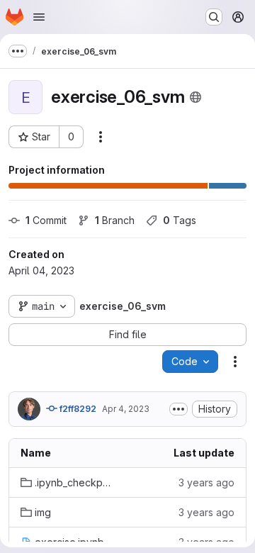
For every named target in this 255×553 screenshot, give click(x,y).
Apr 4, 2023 (125, 408)
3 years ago (206, 482)
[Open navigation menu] (39, 17)
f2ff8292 (76, 408)
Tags (179, 220)
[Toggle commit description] (178, 409)
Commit (46, 220)
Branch (115, 220)
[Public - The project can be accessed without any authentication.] (195, 97)
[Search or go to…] (213, 17)
